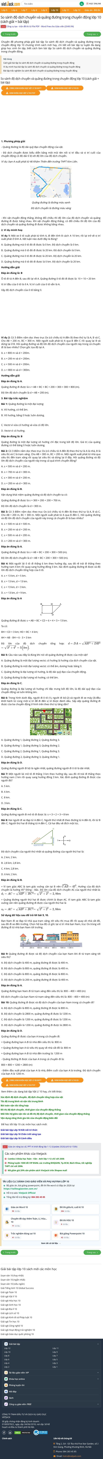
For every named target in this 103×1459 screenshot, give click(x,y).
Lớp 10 (54, 10)
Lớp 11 (65, 10)
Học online (95, 3)
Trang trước (10, 34)
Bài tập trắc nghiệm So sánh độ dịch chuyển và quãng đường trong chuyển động (40, 70)
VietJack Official (27, 1192)
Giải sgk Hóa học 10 (10, 1300)
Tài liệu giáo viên (19, 1372)
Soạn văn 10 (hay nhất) (12, 1275)
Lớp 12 (76, 10)
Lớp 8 (34, 10)
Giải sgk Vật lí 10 (9, 1296)
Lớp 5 (55, 1359)
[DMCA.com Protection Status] (23, 1432)
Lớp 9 (44, 10)
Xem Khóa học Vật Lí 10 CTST (22, 93)
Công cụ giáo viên (20, 1404)
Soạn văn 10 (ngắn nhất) (13, 1279)
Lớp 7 (24, 10)
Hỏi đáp (12, 1391)
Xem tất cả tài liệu (49, 1243)
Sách (11, 1397)
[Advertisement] (51, 119)
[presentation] (84, 643)
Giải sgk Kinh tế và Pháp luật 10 (16, 1317)
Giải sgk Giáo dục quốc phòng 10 (17, 1334)
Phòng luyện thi (16, 1385)
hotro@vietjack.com (72, 1456)
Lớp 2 (6, 1367)
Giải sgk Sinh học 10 (11, 1304)
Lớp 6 (14, 10)
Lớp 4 (6, 1363)
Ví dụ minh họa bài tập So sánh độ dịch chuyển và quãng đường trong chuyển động (41, 66)
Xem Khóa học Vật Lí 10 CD (66, 88)
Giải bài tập (14, 1344)
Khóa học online (17, 1379)
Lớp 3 (55, 1363)
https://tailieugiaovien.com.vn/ (21, 1188)
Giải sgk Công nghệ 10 (12, 1325)
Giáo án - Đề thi (92, 10)
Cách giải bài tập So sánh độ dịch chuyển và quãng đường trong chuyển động (38, 62)
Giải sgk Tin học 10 (10, 1321)
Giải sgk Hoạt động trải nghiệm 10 (18, 1329)
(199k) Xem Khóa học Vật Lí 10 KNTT (25, 88)
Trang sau (91, 34)
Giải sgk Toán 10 (9, 1292)
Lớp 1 (55, 1367)
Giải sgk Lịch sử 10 (10, 1313)
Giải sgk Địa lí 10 (9, 1308)
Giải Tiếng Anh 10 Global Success (17, 1288)
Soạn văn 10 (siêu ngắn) (13, 1283)
